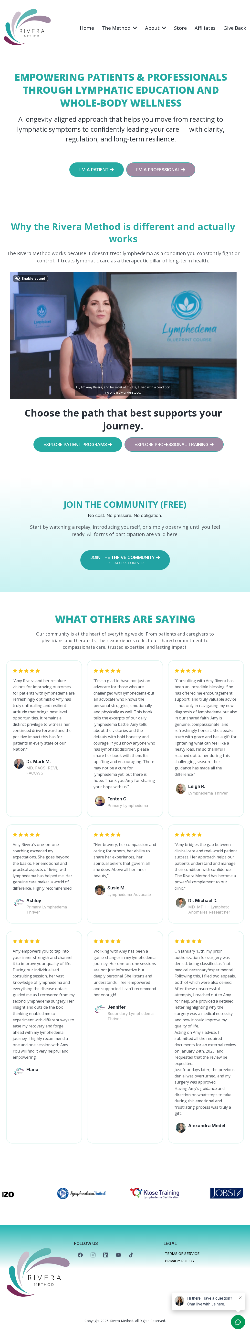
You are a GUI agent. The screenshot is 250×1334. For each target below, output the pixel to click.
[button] (163, 28)
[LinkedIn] (105, 1255)
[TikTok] (131, 1255)
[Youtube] (118, 1255)
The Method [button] (117, 28)
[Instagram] (93, 1255)
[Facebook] (80, 1255)
